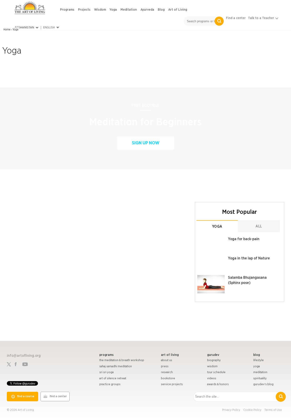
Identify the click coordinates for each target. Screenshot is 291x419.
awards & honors (218, 384)
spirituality (260, 378)
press (164, 366)
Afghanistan (24, 27)
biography (214, 360)
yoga (256, 366)
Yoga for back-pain (243, 239)
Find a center (236, 18)
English (49, 27)
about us (166, 360)
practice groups (109, 384)
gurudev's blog (263, 384)
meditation (260, 372)
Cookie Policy (252, 410)
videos (211, 378)
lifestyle (258, 360)
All (259, 226)
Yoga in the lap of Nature (249, 258)
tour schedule (216, 372)
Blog (161, 9)
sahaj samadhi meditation (115, 366)
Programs (67, 9)
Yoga (113, 9)
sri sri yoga (106, 372)
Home (6, 29)
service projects (172, 384)
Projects (84, 9)
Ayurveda (147, 9)
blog (256, 355)
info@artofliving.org (24, 355)
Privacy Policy (231, 410)
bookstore (168, 378)
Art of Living (177, 9)
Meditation (128, 9)
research (167, 372)
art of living (170, 355)
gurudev (213, 355)
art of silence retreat (112, 378)
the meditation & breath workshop (121, 360)
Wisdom (100, 9)
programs (106, 355)
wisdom (212, 366)
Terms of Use (273, 410)
